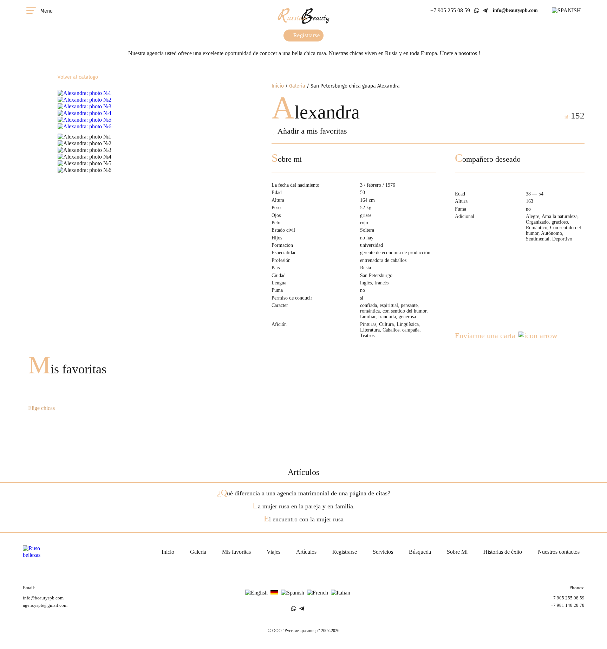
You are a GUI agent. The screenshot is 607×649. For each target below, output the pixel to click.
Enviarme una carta (485, 336)
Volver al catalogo (78, 77)
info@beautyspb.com (515, 10)
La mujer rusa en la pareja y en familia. (304, 506)
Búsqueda (420, 552)
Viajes (273, 552)
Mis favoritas (67, 369)
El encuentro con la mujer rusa (304, 519)
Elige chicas (41, 408)
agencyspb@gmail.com (45, 605)
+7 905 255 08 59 (450, 10)
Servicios (383, 552)
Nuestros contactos (559, 552)
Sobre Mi (457, 552)
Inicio (278, 86)
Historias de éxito (502, 552)
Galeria (297, 86)
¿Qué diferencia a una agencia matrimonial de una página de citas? (303, 493)
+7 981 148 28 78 (568, 605)
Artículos (306, 552)
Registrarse (306, 35)
